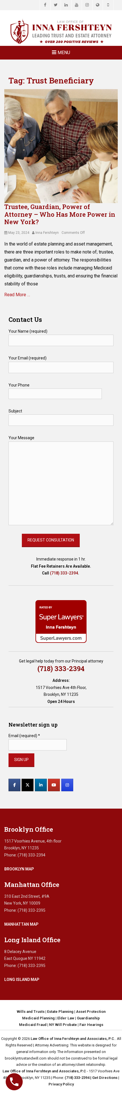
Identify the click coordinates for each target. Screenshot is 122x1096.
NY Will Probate (63, 1025)
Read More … (17, 294)
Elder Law (65, 1018)
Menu (64, 52)
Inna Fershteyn (47, 233)
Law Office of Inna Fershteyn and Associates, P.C (44, 1071)
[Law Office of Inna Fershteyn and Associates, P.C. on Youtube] (54, 785)
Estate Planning (60, 1011)
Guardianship (88, 1018)
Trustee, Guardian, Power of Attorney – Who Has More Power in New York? (59, 214)
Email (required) (24, 735)
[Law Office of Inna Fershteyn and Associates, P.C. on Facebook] (14, 785)
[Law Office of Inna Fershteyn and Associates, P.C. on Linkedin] (41, 785)
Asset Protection (91, 1011)
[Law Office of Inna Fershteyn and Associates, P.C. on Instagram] (67, 785)
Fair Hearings (91, 1025)
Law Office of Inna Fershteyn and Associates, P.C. (73, 1038)
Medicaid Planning (38, 1018)
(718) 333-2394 (64, 573)
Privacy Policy (61, 1084)
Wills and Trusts (31, 1011)
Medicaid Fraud (33, 1025)
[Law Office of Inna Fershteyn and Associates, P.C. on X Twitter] (27, 785)
